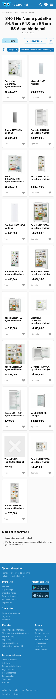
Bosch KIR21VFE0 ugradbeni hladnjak (14, 319)
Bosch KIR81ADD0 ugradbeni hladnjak (40, 177)
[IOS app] (40, 595)
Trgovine (6, 616)
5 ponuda (7, 144)
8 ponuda (7, 193)
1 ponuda (7, 427)
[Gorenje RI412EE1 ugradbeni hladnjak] (14, 400)
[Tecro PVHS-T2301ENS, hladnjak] (14, 446)
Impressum (7, 603)
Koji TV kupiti (7, 640)
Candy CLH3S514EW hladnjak (14, 226)
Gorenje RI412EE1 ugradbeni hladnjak (14, 414)
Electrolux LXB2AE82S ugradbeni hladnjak (40, 320)
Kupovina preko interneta (13, 630)
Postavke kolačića (10, 599)
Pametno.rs (31, 690)
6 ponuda (34, 144)
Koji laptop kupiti (9, 636)
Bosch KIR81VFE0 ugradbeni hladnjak (14, 506)
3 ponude (34, 427)
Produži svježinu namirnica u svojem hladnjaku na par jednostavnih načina (29, 543)
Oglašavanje (7, 590)
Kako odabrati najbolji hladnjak (18, 538)
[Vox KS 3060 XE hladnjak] (41, 400)
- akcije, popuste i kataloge (13, 576)
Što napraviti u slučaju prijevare (15, 633)
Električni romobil (9, 660)
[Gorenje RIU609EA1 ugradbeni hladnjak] (41, 354)
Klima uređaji (40, 643)
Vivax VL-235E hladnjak (38, 82)
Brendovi (6, 620)
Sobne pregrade (9, 673)
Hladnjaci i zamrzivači (24, 12)
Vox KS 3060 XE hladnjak (38, 414)
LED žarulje (7, 663)
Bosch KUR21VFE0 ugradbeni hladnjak (40, 460)
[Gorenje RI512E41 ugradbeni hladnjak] (41, 117)
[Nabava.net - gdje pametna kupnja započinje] (15, 4)
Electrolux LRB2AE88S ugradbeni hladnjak (14, 84)
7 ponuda (7, 239)
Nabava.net (7, 12)
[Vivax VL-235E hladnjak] (41, 68)
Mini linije (39, 630)
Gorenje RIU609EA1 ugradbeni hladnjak (41, 368)
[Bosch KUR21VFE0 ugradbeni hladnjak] (41, 446)
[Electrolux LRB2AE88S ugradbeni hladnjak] (14, 68)
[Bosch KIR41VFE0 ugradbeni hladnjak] (41, 258)
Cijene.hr (18, 694)
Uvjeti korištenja (9, 593)
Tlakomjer (6, 679)
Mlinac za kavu (41, 640)
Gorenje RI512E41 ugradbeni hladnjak (40, 131)
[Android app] (40, 588)
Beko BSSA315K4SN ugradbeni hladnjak (14, 273)
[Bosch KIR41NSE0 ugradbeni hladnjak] (14, 354)
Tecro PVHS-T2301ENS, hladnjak (14, 460)
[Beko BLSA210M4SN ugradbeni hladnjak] (14, 163)
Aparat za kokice (42, 633)
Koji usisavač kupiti (10, 643)
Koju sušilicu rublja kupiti (12, 646)
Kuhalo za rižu (41, 636)
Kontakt (5, 586)
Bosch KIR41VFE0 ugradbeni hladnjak (40, 273)
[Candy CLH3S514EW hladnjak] (14, 212)
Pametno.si (7, 694)
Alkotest (5, 683)
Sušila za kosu (41, 649)
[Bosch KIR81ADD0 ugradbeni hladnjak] (41, 163)
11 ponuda (8, 98)
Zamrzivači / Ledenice (11, 666)
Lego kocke (40, 646)
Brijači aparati (8, 669)
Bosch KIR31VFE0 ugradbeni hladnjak (40, 226)
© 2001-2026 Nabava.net (13, 690)
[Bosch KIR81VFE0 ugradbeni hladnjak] (14, 492)
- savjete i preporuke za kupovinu (16, 573)
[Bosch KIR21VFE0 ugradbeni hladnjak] (14, 305)
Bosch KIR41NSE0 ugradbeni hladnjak (14, 368)
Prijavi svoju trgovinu (11, 613)
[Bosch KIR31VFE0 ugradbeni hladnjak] (41, 212)
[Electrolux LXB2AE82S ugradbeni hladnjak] (41, 305)
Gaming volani (8, 676)
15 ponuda (35, 380)
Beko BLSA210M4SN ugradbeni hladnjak (14, 179)
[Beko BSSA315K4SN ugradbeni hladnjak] (14, 258)
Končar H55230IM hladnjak (13, 131)
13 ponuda (35, 193)
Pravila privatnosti (10, 596)
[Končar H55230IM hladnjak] (14, 117)
